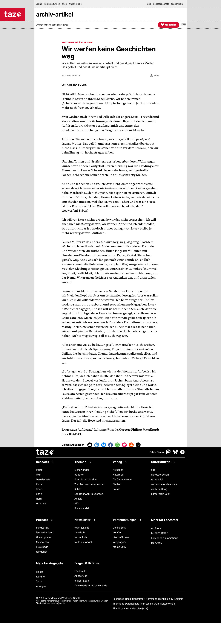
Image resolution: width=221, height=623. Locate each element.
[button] (183, 24)
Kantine (40, 576)
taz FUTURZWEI (160, 533)
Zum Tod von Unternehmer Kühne (89, 487)
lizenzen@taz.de (58, 603)
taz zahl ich (157, 479)
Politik (39, 469)
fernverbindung (44, 532)
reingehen (41, 551)
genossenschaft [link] (161, 4)
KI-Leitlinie (177, 598)
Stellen (117, 484)
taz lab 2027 (119, 547)
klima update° (43, 537)
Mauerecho (42, 542)
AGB (157, 603)
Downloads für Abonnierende (90, 585)
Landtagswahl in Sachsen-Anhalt (89, 496)
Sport (39, 489)
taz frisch (79, 532)
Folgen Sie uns (157, 452)
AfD (76, 503)
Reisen (40, 571)
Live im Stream (121, 537)
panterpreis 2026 (160, 493)
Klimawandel (81, 469)
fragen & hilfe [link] (75, 4)
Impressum (146, 603)
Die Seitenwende (122, 479)
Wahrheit (41, 503)
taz (45, 452)
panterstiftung (159, 489)
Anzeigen (41, 586)
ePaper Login (81, 580)
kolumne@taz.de (106, 429)
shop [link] (64, 4)
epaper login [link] (177, 4)
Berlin (39, 493)
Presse (116, 489)
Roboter (79, 474)
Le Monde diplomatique (164, 538)
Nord (39, 498)
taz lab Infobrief (83, 542)
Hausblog (118, 474)
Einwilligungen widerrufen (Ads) (130, 608)
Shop (39, 581)
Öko (38, 474)
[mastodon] (168, 453)
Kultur (39, 484)
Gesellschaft (43, 479)
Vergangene (119, 542)
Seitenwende (167, 603)
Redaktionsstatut (135, 598)
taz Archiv (156, 542)
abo (153, 469)
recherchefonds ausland (164, 484)
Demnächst (119, 527)
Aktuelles (118, 469)
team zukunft (81, 527)
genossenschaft (160, 474)
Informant (118, 603)
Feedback (80, 571)
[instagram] (182, 453)
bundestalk (42, 527)
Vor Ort (117, 532)
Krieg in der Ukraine (85, 479)
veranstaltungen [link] (52, 4)
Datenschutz (132, 603)
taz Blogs (156, 528)
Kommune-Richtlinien (158, 598)
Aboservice (80, 575)
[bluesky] (175, 453)
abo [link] (149, 4)
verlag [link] (39, 4)
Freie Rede (42, 547)
